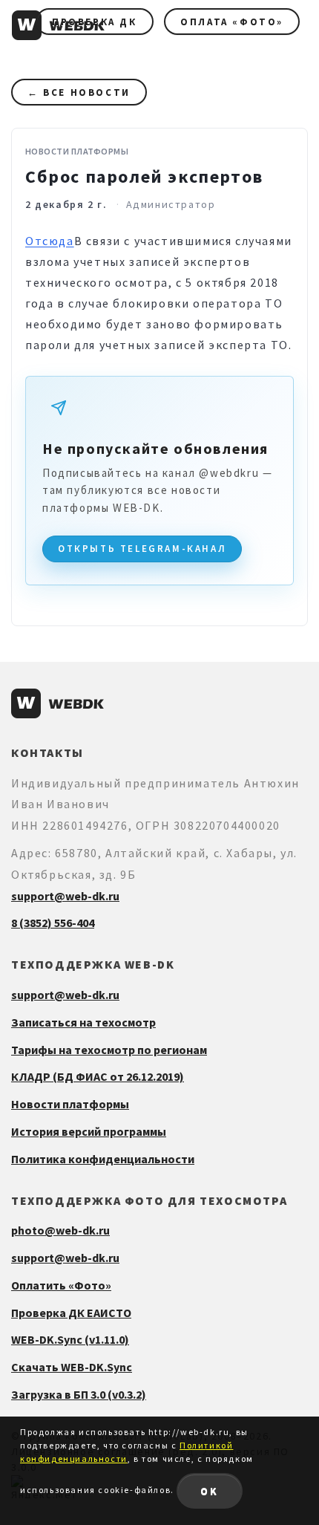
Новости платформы (70, 1103)
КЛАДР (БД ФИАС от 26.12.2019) (97, 1076)
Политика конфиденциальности (102, 1158)
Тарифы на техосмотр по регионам (109, 1049)
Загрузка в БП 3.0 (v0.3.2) (78, 1394)
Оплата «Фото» (231, 22)
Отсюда (49, 240)
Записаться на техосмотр (83, 1022)
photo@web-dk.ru (60, 1230)
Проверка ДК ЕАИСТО (71, 1312)
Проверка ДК (94, 22)
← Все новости (79, 92)
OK (209, 1491)
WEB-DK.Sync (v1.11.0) (70, 1339)
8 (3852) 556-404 (52, 922)
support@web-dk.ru (65, 895)
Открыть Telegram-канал (142, 548)
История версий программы (88, 1131)
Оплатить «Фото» (61, 1285)
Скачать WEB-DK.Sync (71, 1366)
